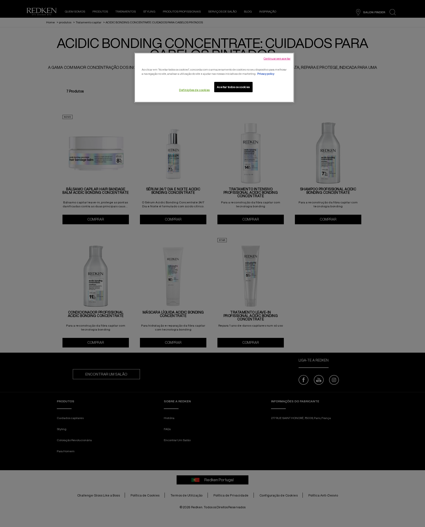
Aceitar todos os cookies (233, 87)
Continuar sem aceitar (277, 58)
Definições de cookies (194, 90)
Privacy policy (265, 73)
